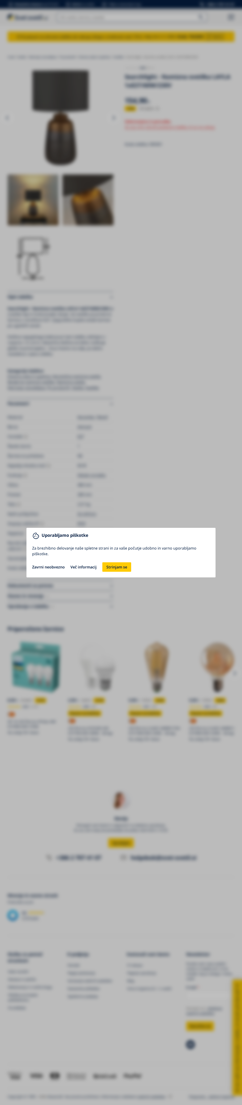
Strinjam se (116, 567)
